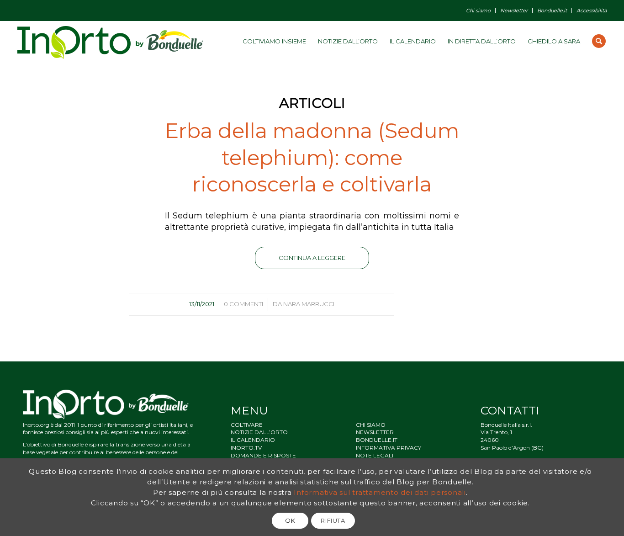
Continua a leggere (312, 257)
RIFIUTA (333, 520)
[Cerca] (599, 41)
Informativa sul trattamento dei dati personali (380, 492)
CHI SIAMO (371, 424)
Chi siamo (478, 10)
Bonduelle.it (552, 10)
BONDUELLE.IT (376, 439)
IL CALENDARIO (253, 439)
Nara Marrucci (308, 304)
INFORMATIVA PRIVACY (388, 447)
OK (290, 520)
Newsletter (514, 10)
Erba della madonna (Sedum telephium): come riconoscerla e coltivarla (312, 157)
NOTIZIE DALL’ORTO (259, 432)
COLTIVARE (247, 424)
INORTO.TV (246, 447)
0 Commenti (243, 304)
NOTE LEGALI (374, 455)
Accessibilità (591, 10)
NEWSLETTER (375, 432)
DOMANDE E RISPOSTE (263, 455)
